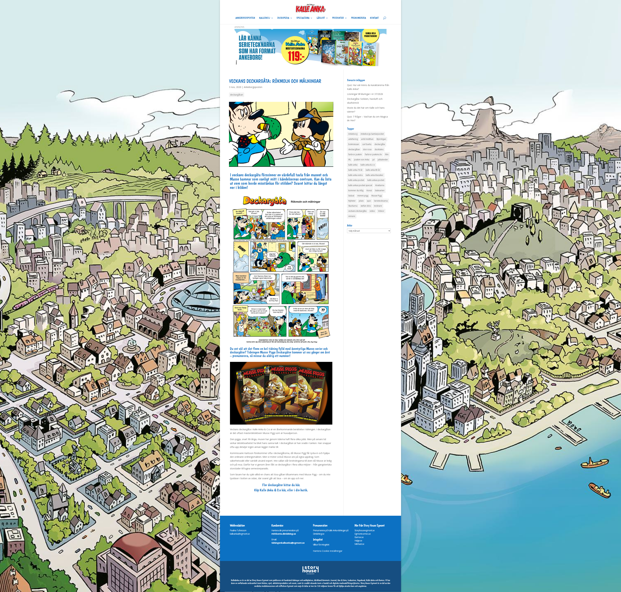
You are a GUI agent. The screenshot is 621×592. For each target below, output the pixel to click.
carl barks (366, 144)
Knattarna (379, 185)
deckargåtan (236, 94)
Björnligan (381, 139)
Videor (381, 211)
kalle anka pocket (356, 180)
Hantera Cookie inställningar (327, 550)
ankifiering (353, 139)
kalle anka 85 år (373, 170)
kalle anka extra (355, 175)
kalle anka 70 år (355, 170)
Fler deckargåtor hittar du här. (281, 485)
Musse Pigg (376, 195)
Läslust (321, 18)
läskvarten (379, 190)
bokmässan (353, 144)
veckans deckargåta (357, 211)
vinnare (351, 216)
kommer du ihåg (355, 190)
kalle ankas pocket (375, 180)
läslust (351, 195)
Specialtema (302, 18)
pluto (361, 200)
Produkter (338, 18)
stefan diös (366, 205)
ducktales (379, 149)
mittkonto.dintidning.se (283, 533)
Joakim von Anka (361, 159)
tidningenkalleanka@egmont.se (288, 542)
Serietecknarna (381, 200)
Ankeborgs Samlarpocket (372, 134)
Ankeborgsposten (245, 18)
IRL (349, 159)
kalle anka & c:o (368, 164)
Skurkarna (352, 205)
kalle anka (352, 164)
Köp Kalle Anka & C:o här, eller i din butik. (281, 490)
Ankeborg (352, 134)
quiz (369, 200)
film (386, 154)
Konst (369, 190)
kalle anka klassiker (374, 175)
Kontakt (374, 18)
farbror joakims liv (373, 154)
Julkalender (383, 159)
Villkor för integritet (321, 544)
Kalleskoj (264, 18)
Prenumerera (358, 18)
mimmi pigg (362, 195)
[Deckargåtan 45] (281, 343)
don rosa (367, 149)
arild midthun (367, 139)
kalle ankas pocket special (360, 185)
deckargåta (380, 144)
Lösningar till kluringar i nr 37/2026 (365, 94)
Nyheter (352, 200)
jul (373, 159)
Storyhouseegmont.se (364, 530)
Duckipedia (283, 18)
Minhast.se (359, 543)
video (372, 211)
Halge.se (358, 540)
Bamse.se (359, 537)
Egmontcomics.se (362, 533)
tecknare (378, 205)
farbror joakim (355, 154)
